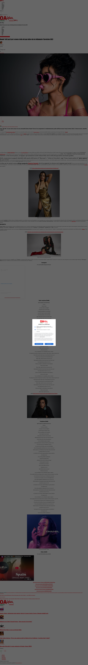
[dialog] (44, 332)
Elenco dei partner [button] (42, 336)
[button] (44, 331)
